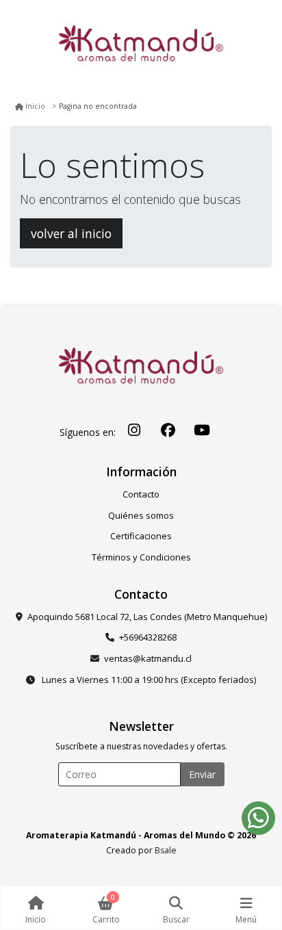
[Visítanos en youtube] (202, 430)
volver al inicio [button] (71, 233)
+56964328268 (148, 637)
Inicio (35, 106)
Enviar (202, 774)
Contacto (141, 494)
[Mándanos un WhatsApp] (258, 818)
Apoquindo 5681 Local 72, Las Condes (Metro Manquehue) (147, 616)
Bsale (166, 850)
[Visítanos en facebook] (168, 430)
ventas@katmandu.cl (148, 658)
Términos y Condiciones (141, 557)
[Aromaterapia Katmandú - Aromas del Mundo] (141, 48)
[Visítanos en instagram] (134, 430)
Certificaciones (141, 536)
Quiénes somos (141, 515)
